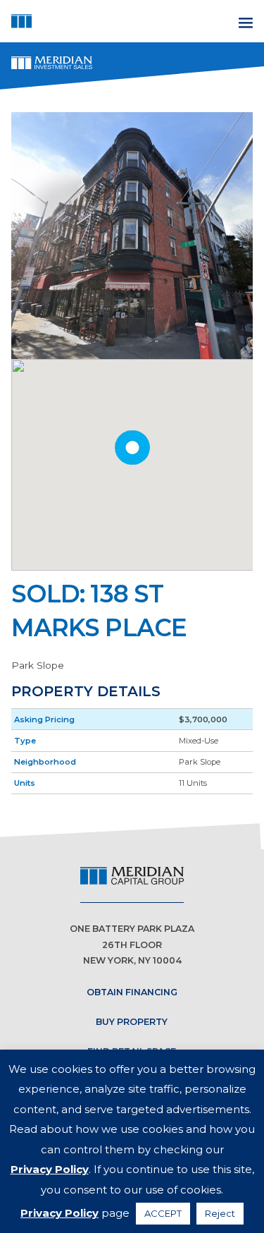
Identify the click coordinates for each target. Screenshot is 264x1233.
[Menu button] (243, 21)
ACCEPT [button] (163, 1213)
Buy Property (132, 1021)
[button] (132, 447)
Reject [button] (220, 1213)
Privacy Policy (50, 1169)
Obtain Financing (132, 992)
